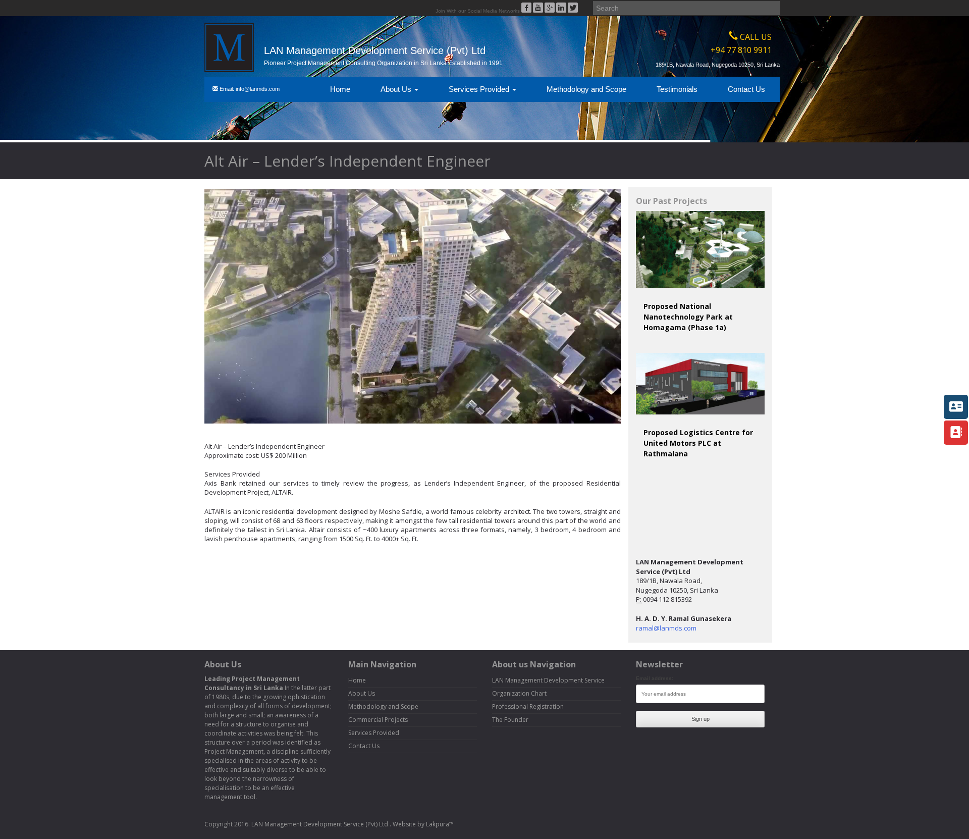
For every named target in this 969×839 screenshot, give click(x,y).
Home (340, 89)
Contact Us (746, 89)
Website (404, 824)
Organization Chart (519, 693)
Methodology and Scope (586, 89)
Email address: (654, 678)
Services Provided (480, 89)
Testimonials (677, 89)
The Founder (510, 719)
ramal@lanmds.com (666, 628)
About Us (397, 89)
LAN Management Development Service (548, 680)
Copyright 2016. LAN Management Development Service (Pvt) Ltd (297, 824)
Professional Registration (528, 706)
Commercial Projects (378, 719)
